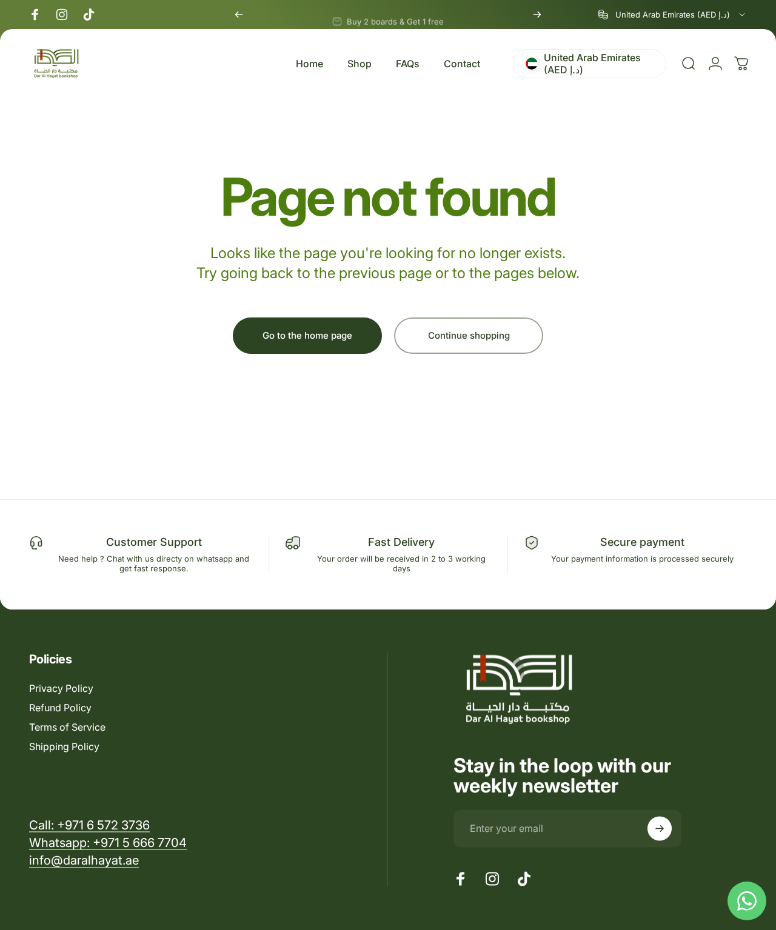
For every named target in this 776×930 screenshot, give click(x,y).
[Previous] (239, 14)
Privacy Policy (61, 688)
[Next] (537, 14)
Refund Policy (60, 708)
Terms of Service (67, 727)
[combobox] (672, 14)
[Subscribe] (659, 828)
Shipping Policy (64, 746)
